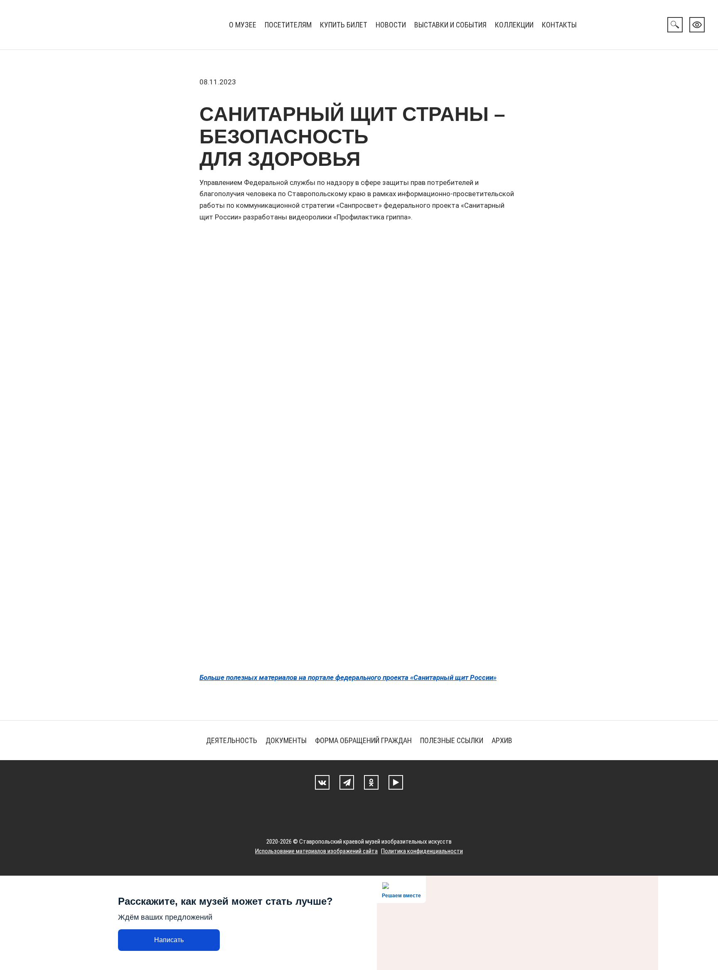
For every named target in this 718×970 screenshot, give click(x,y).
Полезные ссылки (451, 740)
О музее (242, 24)
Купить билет (343, 24)
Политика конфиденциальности (422, 851)
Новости (391, 24)
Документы (286, 740)
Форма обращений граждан (363, 740)
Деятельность (231, 740)
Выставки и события (450, 24)
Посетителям (288, 24)
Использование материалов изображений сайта (316, 851)
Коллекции (514, 24)
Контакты (559, 24)
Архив (502, 740)
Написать (169, 939)
